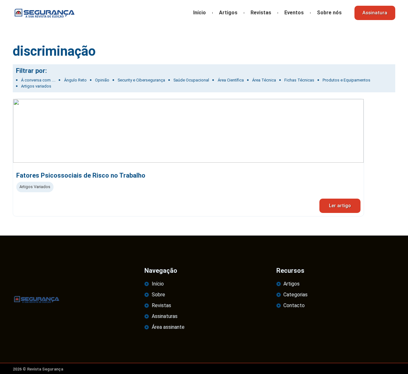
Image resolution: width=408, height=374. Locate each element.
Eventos (294, 13)
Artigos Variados (34, 186)
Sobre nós (329, 13)
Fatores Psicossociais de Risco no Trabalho (80, 175)
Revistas (261, 13)
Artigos (228, 13)
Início (199, 13)
